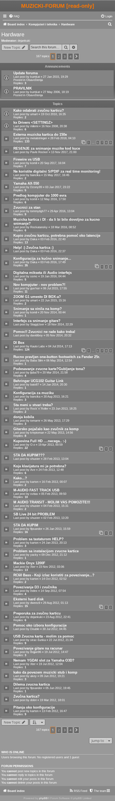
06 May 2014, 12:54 (59, 360)
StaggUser (37, 324)
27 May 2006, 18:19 (56, 92)
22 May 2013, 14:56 (60, 432)
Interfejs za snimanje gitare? (36, 321)
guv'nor (35, 288)
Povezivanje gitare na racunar (38, 648)
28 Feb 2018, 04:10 (62, 138)
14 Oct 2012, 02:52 (54, 578)
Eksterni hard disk (28, 599)
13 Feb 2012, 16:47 (54, 711)
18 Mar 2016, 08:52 (63, 227)
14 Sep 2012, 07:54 (53, 590)
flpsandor (36, 528)
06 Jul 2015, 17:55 (55, 288)
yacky (34, 554)
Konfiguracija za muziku (33, 393)
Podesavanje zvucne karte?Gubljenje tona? (49, 369)
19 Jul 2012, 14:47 (56, 652)
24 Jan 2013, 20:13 (54, 542)
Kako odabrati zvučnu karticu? (38, 110)
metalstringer (38, 138)
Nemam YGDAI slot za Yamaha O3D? (43, 660)
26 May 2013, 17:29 (56, 420)
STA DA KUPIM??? (29, 455)
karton (34, 481)
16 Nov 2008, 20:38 (54, 126)
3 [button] (65, 56)
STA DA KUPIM (25, 525)
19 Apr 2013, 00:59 (50, 444)
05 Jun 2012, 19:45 (57, 688)
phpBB (43, 798)
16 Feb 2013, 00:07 (54, 481)
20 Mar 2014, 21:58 (55, 372)
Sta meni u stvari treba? (33, 405)
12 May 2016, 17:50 (53, 199)
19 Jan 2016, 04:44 (53, 276)
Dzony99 (36, 187)
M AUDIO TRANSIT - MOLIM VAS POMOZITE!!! (51, 502)
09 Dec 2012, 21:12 (54, 554)
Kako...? (20, 478)
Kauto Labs (37, 346)
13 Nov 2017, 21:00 (63, 152)
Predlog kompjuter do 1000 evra (39, 195)
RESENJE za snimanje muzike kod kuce (46, 148)
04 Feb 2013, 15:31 (55, 505)
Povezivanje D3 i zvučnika (35, 587)
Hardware (12, 34)
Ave (32, 469)
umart (34, 114)
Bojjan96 (35, 652)
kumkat (35, 76)
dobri (33, 700)
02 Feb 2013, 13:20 (55, 517)
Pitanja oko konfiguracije (34, 707)
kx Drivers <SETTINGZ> (33, 122)
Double (34, 629)
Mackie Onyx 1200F (29, 563)
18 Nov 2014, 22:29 (60, 324)
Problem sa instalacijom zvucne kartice (46, 551)
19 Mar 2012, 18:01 (52, 700)
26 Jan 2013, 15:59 (57, 528)
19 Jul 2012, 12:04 (51, 664)
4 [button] (70, 56)
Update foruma (25, 73)
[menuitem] (14, 16)
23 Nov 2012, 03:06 (51, 566)
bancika (35, 175)
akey (33, 676)
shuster (35, 458)
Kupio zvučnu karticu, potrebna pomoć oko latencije (56, 236)
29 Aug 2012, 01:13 (55, 602)
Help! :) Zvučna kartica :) (33, 248)
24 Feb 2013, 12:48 (51, 469)
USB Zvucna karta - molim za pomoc (43, 636)
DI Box (18, 343)
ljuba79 (34, 372)
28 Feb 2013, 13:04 (55, 458)
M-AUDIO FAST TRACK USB (36, 490)
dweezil (35, 602)
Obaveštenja (34, 79)
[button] (76, 56)
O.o (32, 444)
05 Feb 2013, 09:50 (53, 493)
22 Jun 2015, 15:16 (53, 300)
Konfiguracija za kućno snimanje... (42, 258)
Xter (33, 566)
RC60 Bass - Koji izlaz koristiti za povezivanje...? (53, 575)
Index (33, 590)
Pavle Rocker (39, 152)
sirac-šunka (38, 639)
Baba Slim (36, 360)
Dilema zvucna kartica (31, 684)
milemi (34, 126)
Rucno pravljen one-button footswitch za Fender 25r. (56, 357)
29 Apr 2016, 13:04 (62, 211)
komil (33, 163)
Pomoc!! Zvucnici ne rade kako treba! (44, 332)
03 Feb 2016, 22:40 (53, 239)
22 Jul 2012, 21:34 (61, 639)
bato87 (34, 384)
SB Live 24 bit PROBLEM (34, 514)
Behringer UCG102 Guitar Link (38, 381)
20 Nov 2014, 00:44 (53, 312)
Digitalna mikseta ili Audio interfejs (42, 273)
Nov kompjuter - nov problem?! (39, 285)
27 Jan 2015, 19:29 (55, 76)
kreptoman (37, 432)
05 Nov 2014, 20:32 (58, 335)
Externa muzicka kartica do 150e (40, 135)
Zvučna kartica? (26, 696)
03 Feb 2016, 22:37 (53, 251)
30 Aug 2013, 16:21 (56, 396)
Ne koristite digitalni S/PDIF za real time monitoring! (56, 171)
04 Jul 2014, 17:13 (60, 346)
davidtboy (36, 335)
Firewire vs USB (26, 159)
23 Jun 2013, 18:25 (64, 408)
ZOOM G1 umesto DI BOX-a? (37, 297)
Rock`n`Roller (39, 408)
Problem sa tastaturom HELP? (38, 539)
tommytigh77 (38, 211)
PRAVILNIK (22, 88)
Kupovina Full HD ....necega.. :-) (39, 441)
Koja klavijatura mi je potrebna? (39, 466)
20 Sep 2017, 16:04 (52, 163)
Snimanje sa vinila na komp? (37, 309)
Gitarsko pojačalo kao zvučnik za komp (46, 429)
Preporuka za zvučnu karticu (37, 613)
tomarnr (35, 420)
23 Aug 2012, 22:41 (58, 617)
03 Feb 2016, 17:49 (53, 262)
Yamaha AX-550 (26, 183)
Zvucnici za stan (26, 207)
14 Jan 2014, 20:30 (54, 384)
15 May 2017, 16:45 (56, 175)
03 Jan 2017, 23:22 (57, 187)
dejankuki (24, 40)
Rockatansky (39, 227)
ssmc (33, 276)
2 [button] (59, 56)
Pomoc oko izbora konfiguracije (40, 625)
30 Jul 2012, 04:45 (54, 629)
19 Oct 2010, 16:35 (53, 114)
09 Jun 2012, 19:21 (52, 676)
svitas (34, 493)
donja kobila (23, 417)
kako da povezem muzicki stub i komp (45, 672)
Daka (33, 239)
